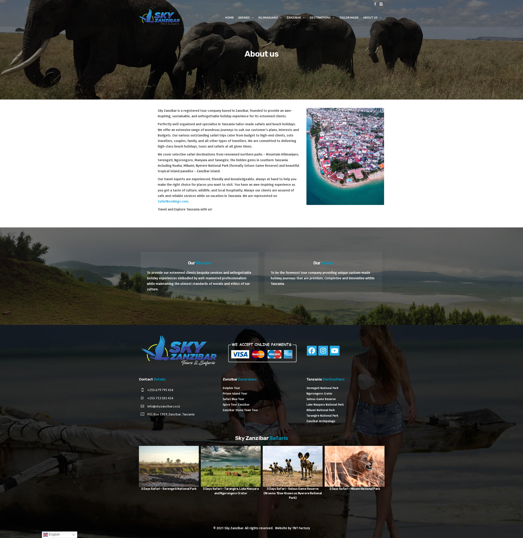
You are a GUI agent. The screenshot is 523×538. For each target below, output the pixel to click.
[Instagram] (323, 351)
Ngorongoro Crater (319, 393)
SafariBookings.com (173, 201)
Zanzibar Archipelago (320, 421)
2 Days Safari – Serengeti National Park (359, 489)
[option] (174, 471)
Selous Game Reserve (321, 399)
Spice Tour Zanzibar (236, 404)
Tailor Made (349, 17)
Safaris (244, 17)
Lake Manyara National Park (325, 404)
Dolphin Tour (231, 388)
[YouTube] (335, 351)
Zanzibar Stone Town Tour (240, 410)
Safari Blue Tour (233, 399)
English (54, 534)
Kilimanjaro (268, 17)
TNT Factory (301, 528)
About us (370, 17)
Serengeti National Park (322, 388)
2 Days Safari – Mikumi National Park (174, 489)
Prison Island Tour (235, 393)
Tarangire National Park (322, 415)
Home (229, 17)
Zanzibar (294, 17)
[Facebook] (312, 351)
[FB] (375, 4)
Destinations (320, 17)
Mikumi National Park (320, 410)
